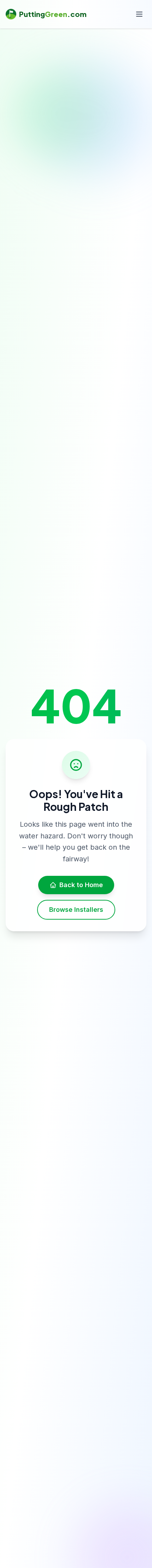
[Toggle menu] (139, 14)
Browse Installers (76, 909)
